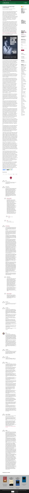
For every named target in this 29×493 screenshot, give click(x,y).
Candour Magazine (23, 80)
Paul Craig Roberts (23, 100)
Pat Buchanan (22, 99)
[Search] (24, 2)
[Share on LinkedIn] (10, 174)
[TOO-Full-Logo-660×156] (9, 2)
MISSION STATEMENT (5, 0)
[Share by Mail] (17, 174)
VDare (22, 113)
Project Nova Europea (23, 101)
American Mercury (23, 76)
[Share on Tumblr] (12, 174)
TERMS (8, 0)
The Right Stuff (23, 111)
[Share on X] (5, 174)
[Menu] (26, 2)
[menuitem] (5, 0)
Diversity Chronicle (23, 91)
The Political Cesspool (23, 107)
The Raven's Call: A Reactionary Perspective (23, 109)
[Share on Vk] (13, 174)
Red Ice (22, 102)
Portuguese (22, 69)
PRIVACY (10, 0)
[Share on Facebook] (3, 174)
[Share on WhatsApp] (7, 174)
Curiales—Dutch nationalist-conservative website (23, 88)
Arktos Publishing (23, 79)
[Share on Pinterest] (8, 174)
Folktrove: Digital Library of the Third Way (23, 93)
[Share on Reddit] (15, 174)
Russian (22, 70)
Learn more (16, 491)
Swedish (22, 71)
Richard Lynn (22, 103)
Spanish (25, 70)
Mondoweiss (22, 98)
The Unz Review (23, 112)
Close (12, 491)
